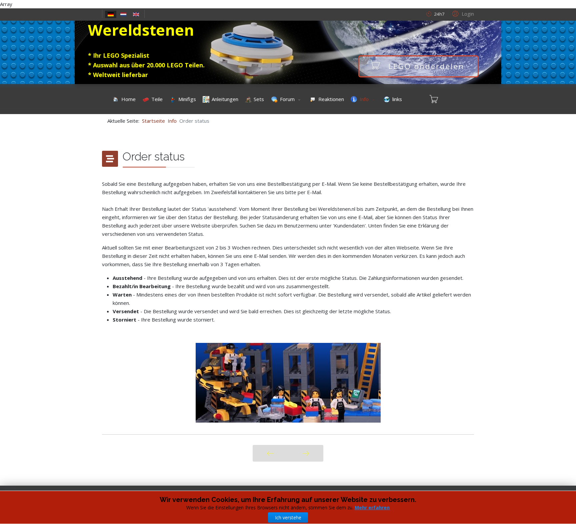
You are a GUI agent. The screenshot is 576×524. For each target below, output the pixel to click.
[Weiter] (305, 453)
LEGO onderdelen (426, 66)
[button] (462, 13)
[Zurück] (270, 453)
